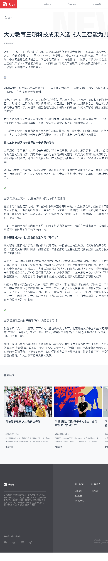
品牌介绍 (47, 4)
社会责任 (97, 4)
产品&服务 (72, 4)
